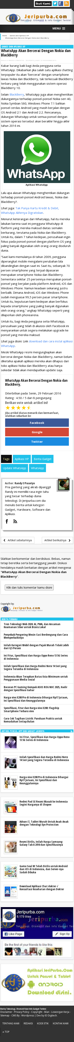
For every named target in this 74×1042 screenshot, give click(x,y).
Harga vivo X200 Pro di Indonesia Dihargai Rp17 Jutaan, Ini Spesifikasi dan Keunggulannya (36, 698)
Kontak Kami (60, 1023)
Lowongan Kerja (60, 1012)
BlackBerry (16, 94)
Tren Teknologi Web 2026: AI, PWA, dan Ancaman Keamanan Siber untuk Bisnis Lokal (32, 625)
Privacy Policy (21, 1012)
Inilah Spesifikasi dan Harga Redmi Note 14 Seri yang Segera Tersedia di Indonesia (35, 667)
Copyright (36, 1012)
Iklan (46, 1012)
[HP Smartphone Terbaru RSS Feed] (71, 731)
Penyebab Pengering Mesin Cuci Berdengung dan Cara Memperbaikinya (36, 636)
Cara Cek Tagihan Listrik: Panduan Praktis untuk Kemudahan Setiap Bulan (33, 720)
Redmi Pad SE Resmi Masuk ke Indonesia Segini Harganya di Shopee (44, 803)
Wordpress (27, 1015)
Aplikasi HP (22, 459)
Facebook (37, 423)
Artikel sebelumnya (18, 540)
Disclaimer (6, 1012)
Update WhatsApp (14, 468)
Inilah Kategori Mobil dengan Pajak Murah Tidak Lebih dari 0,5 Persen (36, 646)
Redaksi (28, 1023)
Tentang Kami (10, 1023)
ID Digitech (51, 1015)
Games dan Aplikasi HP (13, 46)
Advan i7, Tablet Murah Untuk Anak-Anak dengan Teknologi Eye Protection (44, 823)
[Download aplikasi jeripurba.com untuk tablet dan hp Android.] (37, 983)
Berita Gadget (43, 459)
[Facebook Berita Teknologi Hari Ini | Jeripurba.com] (37, 933)
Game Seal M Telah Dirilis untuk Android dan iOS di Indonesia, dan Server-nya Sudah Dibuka (44, 869)
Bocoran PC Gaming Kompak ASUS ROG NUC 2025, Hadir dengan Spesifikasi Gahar (35, 688)
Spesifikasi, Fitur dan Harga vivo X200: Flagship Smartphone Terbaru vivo (31, 709)
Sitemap (4, 1015)
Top (6, 1031)
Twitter (37, 442)
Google (37, 432)
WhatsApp (37, 468)
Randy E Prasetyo (16, 60)
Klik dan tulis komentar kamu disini (29, 587)
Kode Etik (43, 1023)
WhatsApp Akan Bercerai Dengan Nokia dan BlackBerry (36, 53)
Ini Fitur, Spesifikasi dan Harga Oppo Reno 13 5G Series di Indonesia (36, 657)
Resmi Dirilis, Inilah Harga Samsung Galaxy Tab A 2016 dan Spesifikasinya (41, 843)
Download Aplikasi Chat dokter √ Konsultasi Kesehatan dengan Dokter (42, 887)
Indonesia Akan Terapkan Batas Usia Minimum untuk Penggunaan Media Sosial (36, 678)
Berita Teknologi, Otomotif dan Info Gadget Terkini (23, 1008)
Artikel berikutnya (56, 540)
